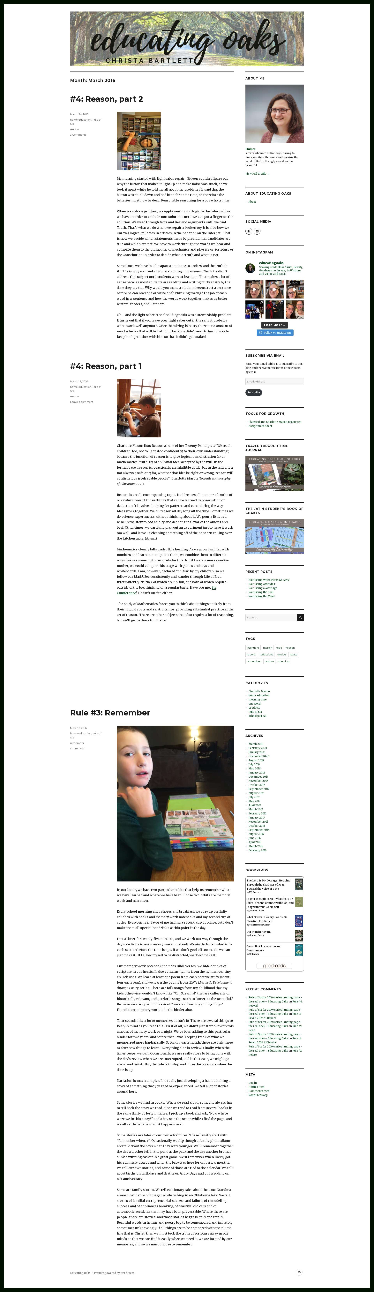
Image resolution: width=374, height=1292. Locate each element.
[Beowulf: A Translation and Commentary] (299, 950)
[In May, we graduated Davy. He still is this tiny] (254, 309)
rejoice (281, 654)
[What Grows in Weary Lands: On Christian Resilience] (299, 920)
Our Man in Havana (259, 931)
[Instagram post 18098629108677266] (275, 289)
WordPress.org (258, 1095)
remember (77, 742)
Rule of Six (255, 712)
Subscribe (254, 392)
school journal (257, 716)
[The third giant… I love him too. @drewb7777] (295, 309)
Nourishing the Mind (262, 596)
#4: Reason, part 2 (106, 99)
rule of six (284, 661)
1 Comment (77, 748)
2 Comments (78, 134)
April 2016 (255, 842)
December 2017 (258, 776)
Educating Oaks (80, 1273)
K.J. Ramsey (255, 892)
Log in (253, 1082)
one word (255, 703)
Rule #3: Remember (110, 712)
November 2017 (258, 780)
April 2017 (255, 805)
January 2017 (257, 817)
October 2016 (257, 825)
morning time (258, 699)
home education (80, 119)
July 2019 (254, 764)
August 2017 (256, 793)
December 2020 (259, 756)
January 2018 (257, 772)
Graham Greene (256, 935)
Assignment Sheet (260, 426)
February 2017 (257, 813)
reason (74, 129)
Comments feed (259, 1091)
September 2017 (259, 789)
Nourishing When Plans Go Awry (269, 580)
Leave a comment (81, 401)
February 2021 (258, 748)
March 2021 (256, 744)
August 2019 (256, 760)
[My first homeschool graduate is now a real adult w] (275, 309)
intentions (253, 647)
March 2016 (256, 846)
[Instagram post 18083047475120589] (295, 289)
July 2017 (254, 797)
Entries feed (257, 1087)
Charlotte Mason (259, 691)
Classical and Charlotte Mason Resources (275, 422)
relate (293, 654)
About (252, 201)
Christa (250, 149)
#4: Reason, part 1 (106, 366)
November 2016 (258, 821)
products (254, 707)
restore (269, 661)
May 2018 (255, 768)
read (279, 647)
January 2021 (257, 752)
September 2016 (259, 830)
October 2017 (257, 785)
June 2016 (255, 838)
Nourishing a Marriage (263, 588)
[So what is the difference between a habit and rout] (254, 289)
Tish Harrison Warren (259, 925)
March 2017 (256, 809)
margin (267, 647)
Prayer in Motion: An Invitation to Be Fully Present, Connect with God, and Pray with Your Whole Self (270, 903)
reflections (266, 654)
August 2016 (256, 834)
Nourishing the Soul (261, 592)
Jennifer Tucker (256, 910)
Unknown (254, 954)
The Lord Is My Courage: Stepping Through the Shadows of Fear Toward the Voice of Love (268, 884)
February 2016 (257, 850)
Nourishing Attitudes (262, 584)
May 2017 (254, 801)
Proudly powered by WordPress (114, 1273)
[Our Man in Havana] (299, 935)
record (251, 654)
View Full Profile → (257, 173)
